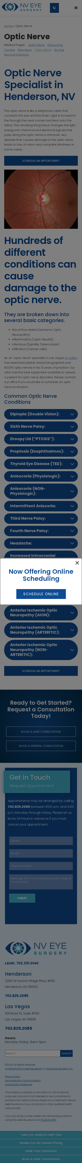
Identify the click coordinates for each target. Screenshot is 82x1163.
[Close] (77, 563)
